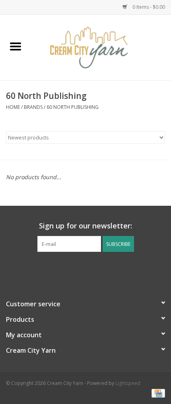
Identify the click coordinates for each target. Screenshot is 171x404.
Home (13, 107)
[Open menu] (15, 46)
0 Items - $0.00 (148, 7)
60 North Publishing (73, 107)
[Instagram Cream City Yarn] (92, 268)
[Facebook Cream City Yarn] (78, 268)
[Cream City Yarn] (101, 46)
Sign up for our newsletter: (85, 226)
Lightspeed (127, 383)
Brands (33, 107)
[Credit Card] (157, 393)
